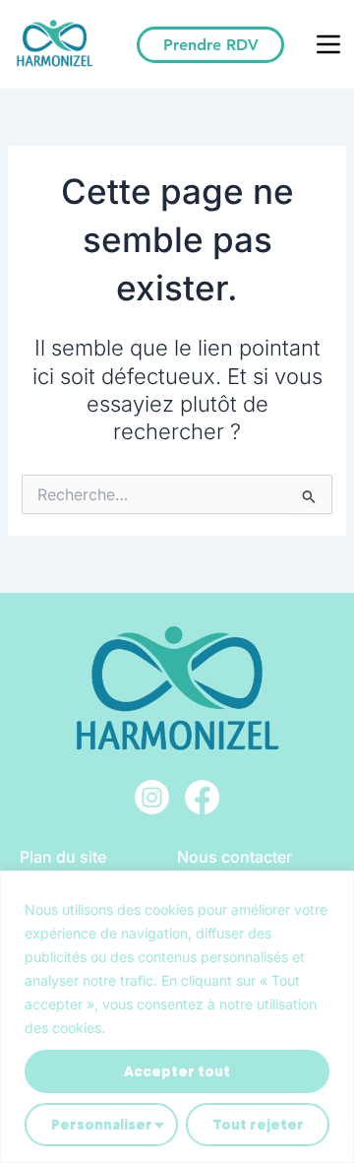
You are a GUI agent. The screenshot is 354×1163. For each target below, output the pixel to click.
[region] (177, 1017)
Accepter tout (177, 1071)
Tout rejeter (258, 1124)
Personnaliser (101, 1124)
